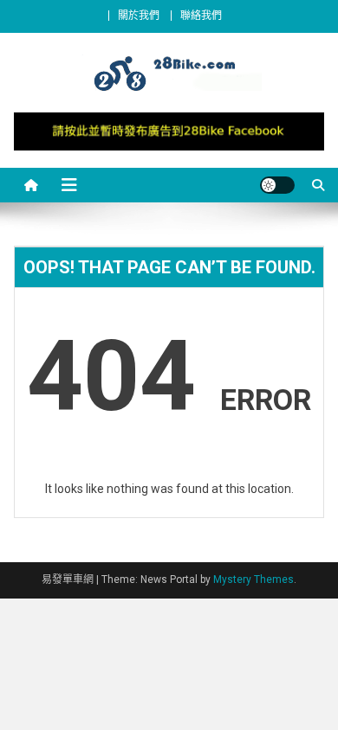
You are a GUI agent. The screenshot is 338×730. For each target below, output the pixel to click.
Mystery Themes (253, 579)
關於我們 (138, 16)
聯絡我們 (201, 16)
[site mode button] (277, 185)
